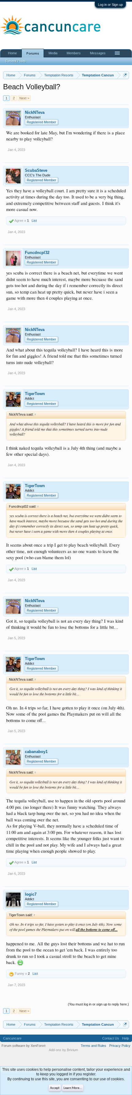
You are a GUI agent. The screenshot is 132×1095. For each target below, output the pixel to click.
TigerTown (35, 393)
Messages (98, 53)
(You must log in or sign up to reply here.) (98, 1004)
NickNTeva (35, 112)
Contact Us (110, 1038)
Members (74, 53)
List (34, 220)
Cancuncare (12, 1038)
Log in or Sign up (110, 4)
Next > (24, 98)
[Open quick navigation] (125, 75)
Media (53, 53)
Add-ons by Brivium (63, 1050)
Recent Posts (16, 61)
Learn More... (73, 1088)
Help (125, 1038)
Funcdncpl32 (37, 252)
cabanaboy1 (36, 751)
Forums (32, 53)
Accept (55, 1088)
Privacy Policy (119, 1045)
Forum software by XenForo (24, 1045)
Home (12, 53)
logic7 (31, 894)
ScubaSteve (36, 170)
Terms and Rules (93, 1045)
